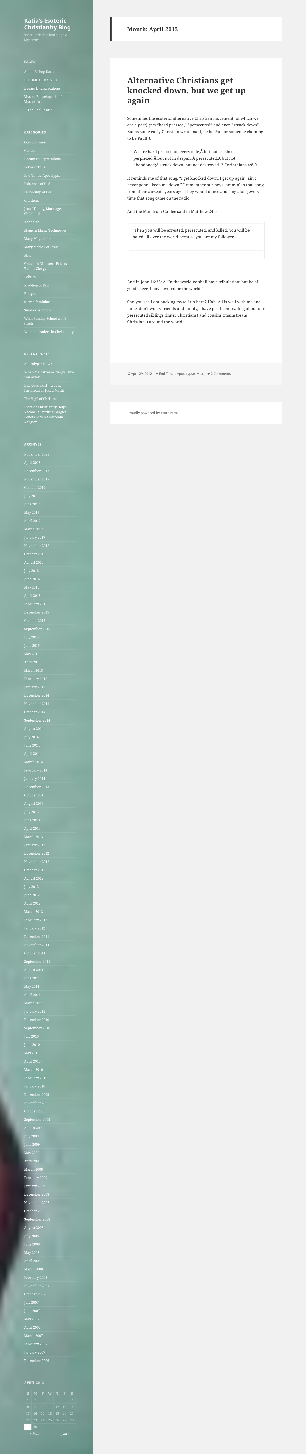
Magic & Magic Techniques (45, 230)
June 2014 (32, 745)
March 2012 (33, 911)
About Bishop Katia (39, 71)
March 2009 (33, 1169)
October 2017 (34, 487)
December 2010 (36, 1019)
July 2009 (31, 1136)
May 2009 (31, 1152)
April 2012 (32, 903)
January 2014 (34, 778)
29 (28, 1426)
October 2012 (34, 870)
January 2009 (34, 1186)
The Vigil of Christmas (41, 398)
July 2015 (31, 637)
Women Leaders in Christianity (49, 332)
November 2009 (36, 1103)
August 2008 (34, 1227)
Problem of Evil (36, 285)
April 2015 (32, 662)
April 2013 (32, 828)
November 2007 (36, 1286)
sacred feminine (37, 302)
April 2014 (32, 753)
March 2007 (33, 1335)
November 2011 (36, 945)
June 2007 (32, 1310)
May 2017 (31, 512)
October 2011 (34, 953)
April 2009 (32, 1161)
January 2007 (34, 1352)
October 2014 (34, 712)
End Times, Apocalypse (42, 175)
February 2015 (35, 678)
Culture (30, 150)
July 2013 (31, 812)
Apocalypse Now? (38, 364)
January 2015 (34, 687)
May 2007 (31, 1319)
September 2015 (37, 629)
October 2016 (34, 554)
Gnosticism (32, 200)
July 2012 (31, 886)
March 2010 (33, 1069)
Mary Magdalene (37, 238)
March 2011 (33, 1003)
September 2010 (37, 1028)
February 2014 (35, 770)
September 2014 (37, 720)
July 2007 (31, 1302)
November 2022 (36, 454)
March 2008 (33, 1269)
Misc (27, 255)
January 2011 (34, 1011)
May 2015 (31, 654)
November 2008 (36, 1202)
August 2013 (34, 803)
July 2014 (31, 737)
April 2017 (32, 520)
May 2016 (31, 587)
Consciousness (35, 142)
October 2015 (34, 620)
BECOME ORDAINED (40, 80)
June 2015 (32, 645)
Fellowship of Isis (37, 192)
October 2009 (34, 1111)
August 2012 (34, 878)
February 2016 (35, 604)
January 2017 (34, 537)
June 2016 (32, 579)
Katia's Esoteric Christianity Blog (47, 24)
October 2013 (34, 795)
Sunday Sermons (37, 310)
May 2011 (31, 986)
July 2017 (31, 496)
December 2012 (36, 853)
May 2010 (31, 1053)
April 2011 (32, 994)
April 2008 (32, 1261)
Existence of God (37, 183)
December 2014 (36, 695)
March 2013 (33, 836)
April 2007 (32, 1327)
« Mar (34, 1433)
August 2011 (34, 970)
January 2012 (34, 928)
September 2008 (37, 1219)
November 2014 (36, 703)
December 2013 (36, 787)
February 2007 (35, 1344)
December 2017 (36, 471)
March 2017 (33, 529)
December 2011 (36, 936)
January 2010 (34, 1086)
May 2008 (31, 1252)
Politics (30, 277)
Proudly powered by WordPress (152, 413)
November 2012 (36, 861)
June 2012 (32, 895)
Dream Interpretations (42, 88)
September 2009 (37, 1119)
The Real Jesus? (39, 110)
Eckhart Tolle (34, 167)
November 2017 (36, 479)
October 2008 (34, 1211)
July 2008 (31, 1236)
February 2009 (35, 1177)
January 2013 (34, 845)
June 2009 (32, 1144)
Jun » (65, 1433)
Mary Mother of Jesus (41, 247)
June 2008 (32, 1244)
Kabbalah (31, 222)
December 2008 (36, 1194)
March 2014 (33, 762)
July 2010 (31, 1036)
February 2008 (35, 1277)
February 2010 (35, 1078)
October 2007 (34, 1294)
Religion (30, 293)
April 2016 (32, 595)
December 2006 (36, 1360)
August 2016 (34, 562)
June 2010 (32, 1044)
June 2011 (32, 978)
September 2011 (37, 961)
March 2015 (33, 670)
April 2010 (32, 1061)
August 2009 (34, 1128)
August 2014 (34, 728)
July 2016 (31, 570)
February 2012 (35, 920)
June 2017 (32, 504)
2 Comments (221, 373)
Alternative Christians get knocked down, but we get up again (186, 90)
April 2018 (32, 462)
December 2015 (36, 612)
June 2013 (32, 820)
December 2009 (36, 1094)
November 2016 (36, 545)
